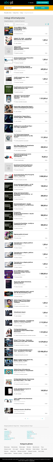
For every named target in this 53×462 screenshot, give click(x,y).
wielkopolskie (29, 432)
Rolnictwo (6, 451)
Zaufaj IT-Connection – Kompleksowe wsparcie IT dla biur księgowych (24, 321)
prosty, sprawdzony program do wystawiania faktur (22, 389)
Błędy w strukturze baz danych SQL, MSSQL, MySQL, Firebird (23, 360)
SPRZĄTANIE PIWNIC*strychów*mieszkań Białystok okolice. (21, 48)
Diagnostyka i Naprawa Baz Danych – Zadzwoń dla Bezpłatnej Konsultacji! (23, 107)
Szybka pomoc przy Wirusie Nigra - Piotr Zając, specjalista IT (23, 126)
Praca (42, 447)
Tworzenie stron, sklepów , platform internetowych (23, 253)
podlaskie (6, 436)
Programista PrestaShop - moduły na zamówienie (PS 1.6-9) (24, 224)
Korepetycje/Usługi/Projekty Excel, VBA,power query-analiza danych (23, 165)
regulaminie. (32, 460)
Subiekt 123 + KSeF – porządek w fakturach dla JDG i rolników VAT (23, 39)
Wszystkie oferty (7, 12)
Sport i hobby (41, 451)
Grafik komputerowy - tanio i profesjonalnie (21, 78)
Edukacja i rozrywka (32, 451)
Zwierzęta (22, 449)
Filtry (8, 24)
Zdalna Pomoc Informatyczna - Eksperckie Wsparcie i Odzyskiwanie (23, 370)
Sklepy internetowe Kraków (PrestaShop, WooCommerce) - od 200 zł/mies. (23, 194)
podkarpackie (7, 439)
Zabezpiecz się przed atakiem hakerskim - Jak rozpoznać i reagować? (22, 97)
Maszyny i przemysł (22, 451)
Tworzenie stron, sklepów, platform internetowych (23, 243)
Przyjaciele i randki (28, 453)
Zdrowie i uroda (7, 449)
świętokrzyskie (30, 438)
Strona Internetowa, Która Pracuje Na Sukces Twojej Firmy (24, 175)
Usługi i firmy (15, 12)
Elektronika (28, 449)
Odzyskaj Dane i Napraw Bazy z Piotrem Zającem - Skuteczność (22, 117)
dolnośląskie (6, 433)
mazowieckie (7, 432)
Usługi (21, 12)
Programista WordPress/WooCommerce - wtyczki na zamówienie (24, 213)
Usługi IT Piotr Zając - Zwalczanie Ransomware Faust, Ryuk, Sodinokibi (24, 340)
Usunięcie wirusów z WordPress (22, 409)
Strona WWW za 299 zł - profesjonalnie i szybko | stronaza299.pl (20, 29)
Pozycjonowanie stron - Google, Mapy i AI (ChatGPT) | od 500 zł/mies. (24, 204)
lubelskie (6, 435)
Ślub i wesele (44, 449)
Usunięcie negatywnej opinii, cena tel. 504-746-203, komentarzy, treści (24, 292)
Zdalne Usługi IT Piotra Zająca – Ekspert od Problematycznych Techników (22, 301)
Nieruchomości (36, 447)
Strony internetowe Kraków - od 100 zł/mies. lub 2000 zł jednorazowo (23, 185)
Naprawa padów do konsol (21, 234)
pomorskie (29, 431)
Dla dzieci (29, 447)
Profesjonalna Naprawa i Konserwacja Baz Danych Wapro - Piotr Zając (24, 379)
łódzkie (28, 435)
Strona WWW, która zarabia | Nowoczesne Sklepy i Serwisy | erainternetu (22, 272)
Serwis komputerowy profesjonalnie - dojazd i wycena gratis (24, 58)
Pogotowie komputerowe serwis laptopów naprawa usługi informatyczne (22, 155)
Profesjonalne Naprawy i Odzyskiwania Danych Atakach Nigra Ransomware (23, 330)
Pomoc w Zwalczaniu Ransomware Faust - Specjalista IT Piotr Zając (23, 350)
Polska (5, 429)
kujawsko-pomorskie (31, 433)
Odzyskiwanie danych (19, 312)
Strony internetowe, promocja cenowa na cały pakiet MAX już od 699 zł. (23, 67)
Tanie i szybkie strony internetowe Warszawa (23, 399)
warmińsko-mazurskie (8, 438)
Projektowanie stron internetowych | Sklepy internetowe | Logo (23, 87)
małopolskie (6, 431)
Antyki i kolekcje (36, 449)
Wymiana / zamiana (18, 453)
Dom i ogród (15, 449)
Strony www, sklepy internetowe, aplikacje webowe (22, 282)
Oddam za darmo (8, 453)
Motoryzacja (7, 447)
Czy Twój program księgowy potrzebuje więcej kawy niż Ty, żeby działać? (23, 136)
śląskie (28, 436)
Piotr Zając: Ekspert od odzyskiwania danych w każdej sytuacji (24, 146)
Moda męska (22, 447)
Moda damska (14, 447)
